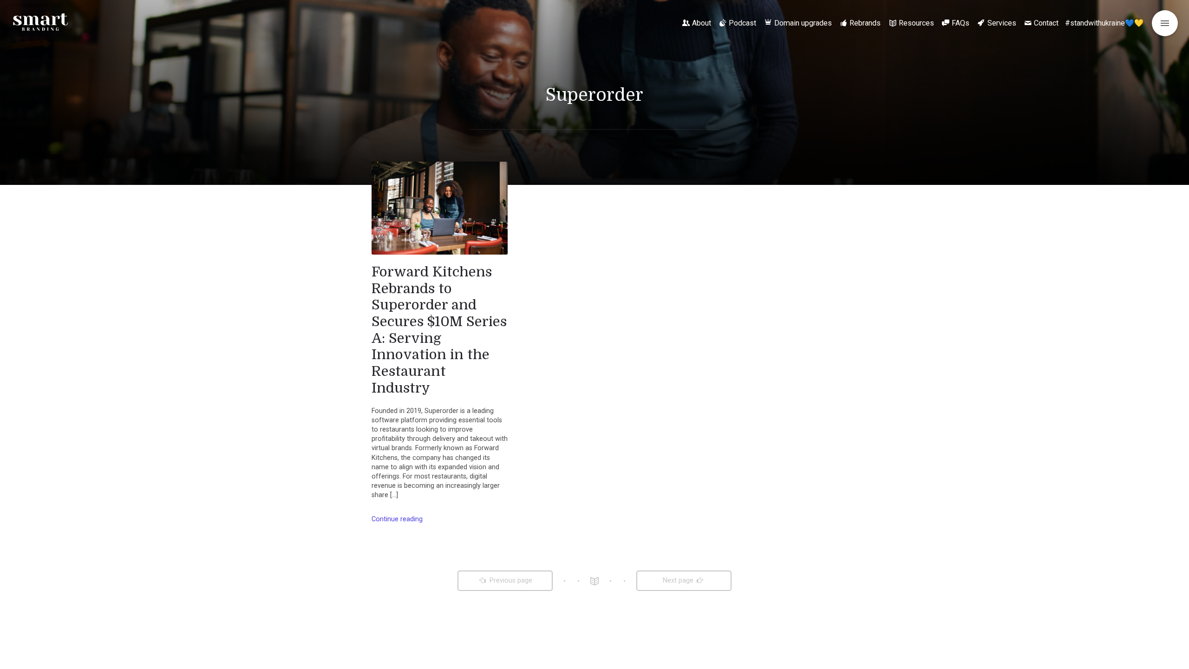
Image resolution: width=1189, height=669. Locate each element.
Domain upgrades (803, 23)
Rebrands (865, 23)
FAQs (960, 23)
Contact (1046, 23)
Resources (916, 23)
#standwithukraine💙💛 (1104, 23)
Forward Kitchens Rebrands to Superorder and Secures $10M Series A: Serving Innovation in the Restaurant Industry (439, 329)
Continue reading (397, 519)
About (701, 23)
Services (1001, 23)
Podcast (742, 23)
